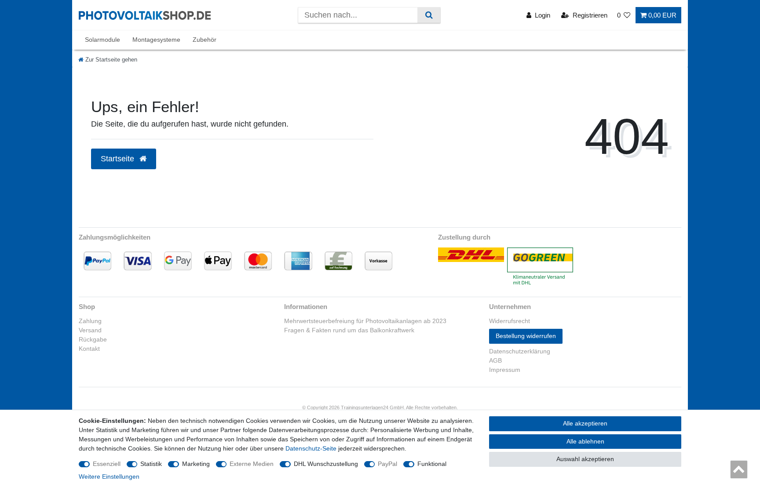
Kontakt (89, 348)
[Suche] (428, 15)
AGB (495, 360)
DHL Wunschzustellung (326, 463)
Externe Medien (252, 463)
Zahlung (90, 320)
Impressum (504, 369)
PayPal (387, 463)
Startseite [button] (118, 158)
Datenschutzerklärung (519, 351)
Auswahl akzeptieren (585, 458)
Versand (90, 330)
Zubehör (204, 39)
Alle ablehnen (585, 441)
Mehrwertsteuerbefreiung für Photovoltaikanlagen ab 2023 (365, 320)
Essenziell (107, 463)
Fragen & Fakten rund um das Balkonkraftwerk (349, 330)
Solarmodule (102, 39)
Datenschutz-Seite (310, 448)
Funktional (431, 463)
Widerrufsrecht (509, 320)
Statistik (151, 463)
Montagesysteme (156, 39)
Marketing (196, 463)
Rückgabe (93, 339)
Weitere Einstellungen (109, 476)
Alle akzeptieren (585, 423)
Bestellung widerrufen (526, 335)
